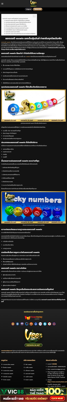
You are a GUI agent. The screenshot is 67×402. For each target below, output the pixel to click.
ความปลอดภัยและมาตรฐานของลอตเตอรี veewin (17, 28)
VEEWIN (54, 364)
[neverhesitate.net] (33, 3)
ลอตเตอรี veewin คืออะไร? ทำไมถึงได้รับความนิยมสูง (17, 20)
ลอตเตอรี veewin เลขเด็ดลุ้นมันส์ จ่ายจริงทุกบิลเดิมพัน (15, 18)
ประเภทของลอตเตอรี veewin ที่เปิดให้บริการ (16, 24)
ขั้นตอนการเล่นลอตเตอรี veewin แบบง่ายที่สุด (16, 26)
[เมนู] (2, 4)
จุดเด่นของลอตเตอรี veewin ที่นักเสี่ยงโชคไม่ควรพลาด (18, 22)
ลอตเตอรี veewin (6, 42)
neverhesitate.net (6, 351)
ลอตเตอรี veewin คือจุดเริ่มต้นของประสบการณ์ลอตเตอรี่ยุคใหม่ (20, 33)
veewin (28, 56)
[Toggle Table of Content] (33, 16)
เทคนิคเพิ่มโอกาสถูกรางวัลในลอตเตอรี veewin (16, 30)
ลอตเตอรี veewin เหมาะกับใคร (13, 32)
